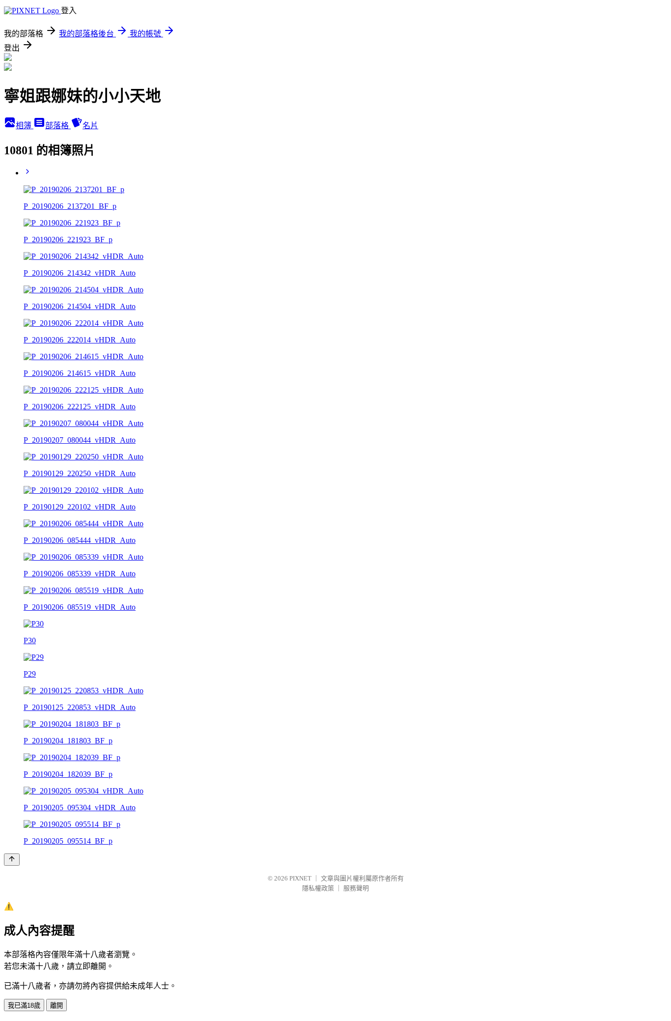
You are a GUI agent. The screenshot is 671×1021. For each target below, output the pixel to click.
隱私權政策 (318, 888)
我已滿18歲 (24, 1005)
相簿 (24, 125)
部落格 (58, 125)
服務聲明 (356, 888)
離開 (56, 1005)
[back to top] (12, 859)
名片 (90, 125)
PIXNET (300, 878)
